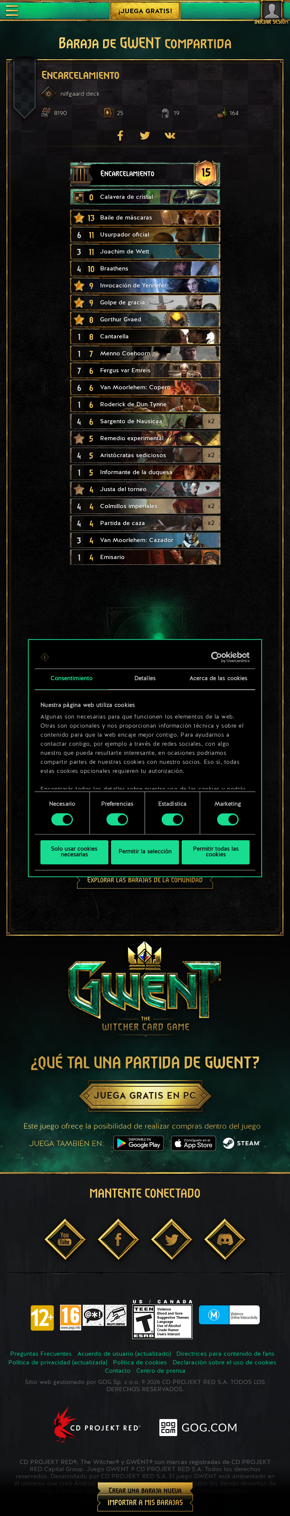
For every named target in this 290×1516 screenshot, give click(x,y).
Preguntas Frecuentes (41, 1354)
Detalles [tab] (145, 679)
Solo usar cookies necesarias (74, 852)
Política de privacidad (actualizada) (57, 1363)
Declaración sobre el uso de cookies (224, 1363)
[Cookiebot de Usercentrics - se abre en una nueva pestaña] (217, 657)
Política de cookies (140, 1363)
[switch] (117, 820)
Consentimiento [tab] (72, 679)
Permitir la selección (145, 852)
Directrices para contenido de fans (225, 1354)
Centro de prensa (160, 1371)
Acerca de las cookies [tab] (218, 679)
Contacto (118, 1371)
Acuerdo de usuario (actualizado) (124, 1354)
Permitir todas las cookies (216, 852)
